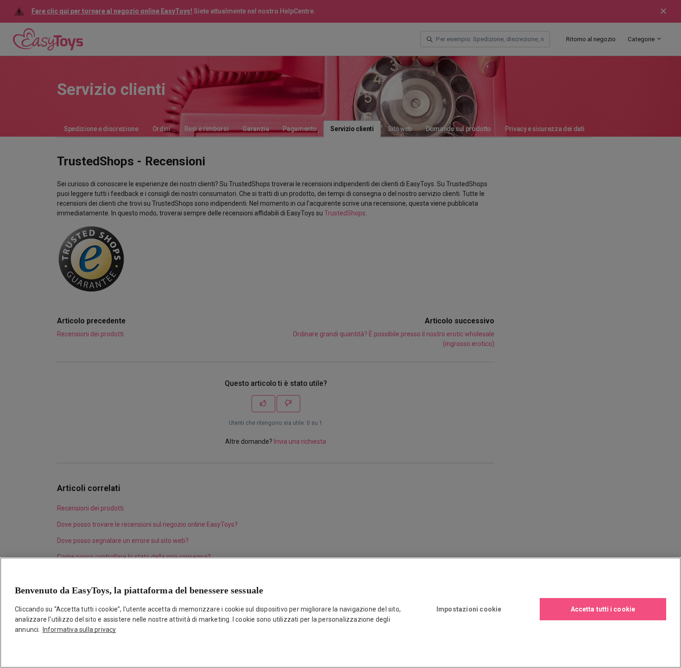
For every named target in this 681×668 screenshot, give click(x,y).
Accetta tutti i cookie (603, 609)
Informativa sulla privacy (79, 629)
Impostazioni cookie (469, 609)
